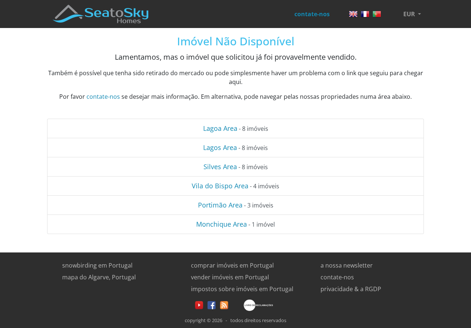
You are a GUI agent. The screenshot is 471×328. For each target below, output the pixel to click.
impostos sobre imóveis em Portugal (242, 289)
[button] (412, 14)
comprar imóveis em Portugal (232, 265)
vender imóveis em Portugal (230, 277)
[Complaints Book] (253, 304)
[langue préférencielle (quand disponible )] (365, 12)
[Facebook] (212, 304)
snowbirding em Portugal (97, 265)
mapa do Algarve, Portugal (99, 277)
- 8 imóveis (235, 128)
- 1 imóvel (235, 224)
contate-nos (312, 14)
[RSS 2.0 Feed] (224, 304)
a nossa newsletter (347, 265)
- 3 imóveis (235, 204)
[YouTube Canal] (199, 304)
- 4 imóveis (235, 185)
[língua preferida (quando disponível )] (377, 12)
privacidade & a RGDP (351, 289)
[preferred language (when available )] (353, 12)
